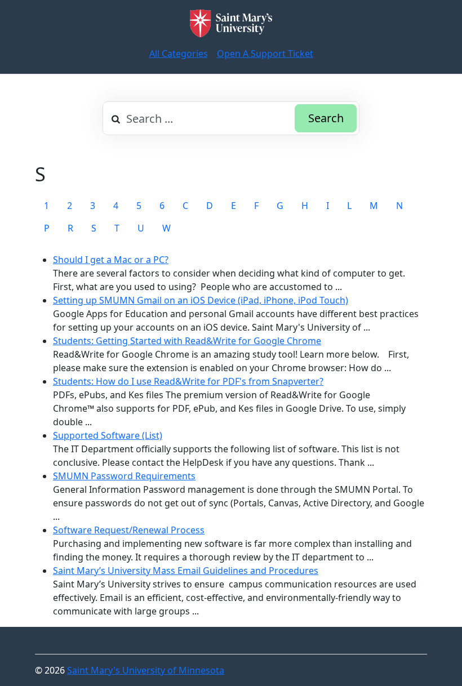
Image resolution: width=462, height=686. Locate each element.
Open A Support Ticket (265, 53)
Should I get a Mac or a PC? (110, 259)
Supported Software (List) (107, 435)
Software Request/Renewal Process (129, 530)
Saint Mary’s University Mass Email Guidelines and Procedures (185, 570)
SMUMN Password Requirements (124, 476)
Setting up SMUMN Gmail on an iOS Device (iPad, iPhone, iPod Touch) (200, 300)
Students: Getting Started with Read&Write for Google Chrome (187, 341)
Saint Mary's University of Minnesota (145, 670)
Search (326, 118)
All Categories (178, 53)
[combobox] (231, 118)
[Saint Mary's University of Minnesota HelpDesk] (231, 23)
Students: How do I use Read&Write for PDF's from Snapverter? (188, 381)
